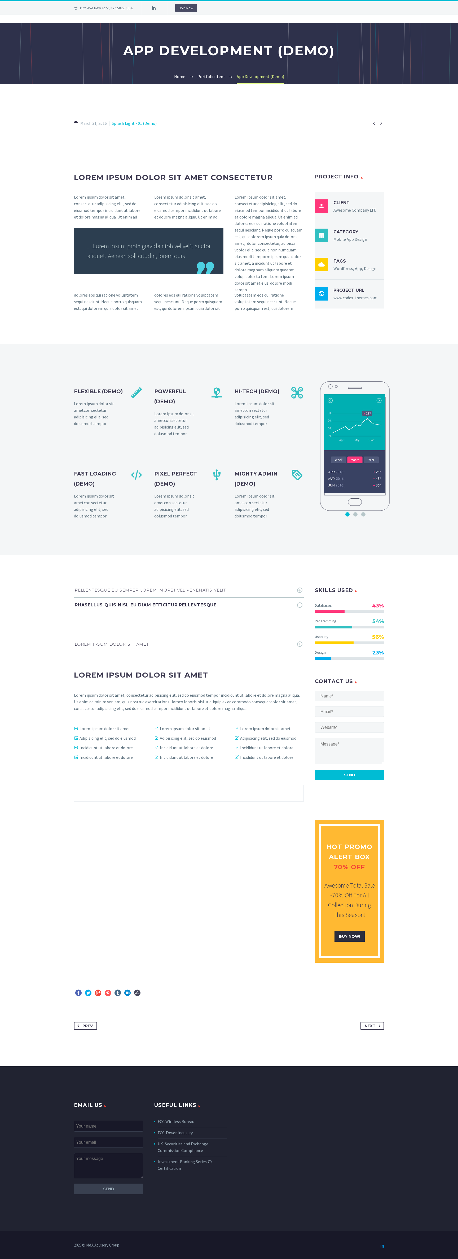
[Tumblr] (117, 993)
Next (370, 1026)
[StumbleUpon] (137, 993)
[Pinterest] (108, 993)
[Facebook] (78, 993)
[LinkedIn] (127, 993)
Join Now (186, 8)
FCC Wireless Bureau (176, 1121)
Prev (87, 1026)
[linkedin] (154, 8)
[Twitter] (88, 993)
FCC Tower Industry (175, 1132)
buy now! (349, 936)
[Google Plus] (98, 993)
